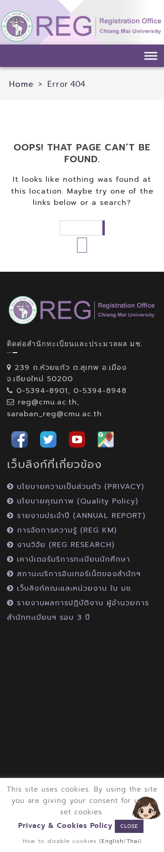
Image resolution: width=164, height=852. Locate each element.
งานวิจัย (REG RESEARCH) (64, 544)
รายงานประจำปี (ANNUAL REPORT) (79, 515)
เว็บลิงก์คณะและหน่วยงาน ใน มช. (73, 588)
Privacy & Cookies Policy (65, 826)
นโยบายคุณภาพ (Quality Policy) (76, 501)
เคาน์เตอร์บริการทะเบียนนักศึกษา (72, 559)
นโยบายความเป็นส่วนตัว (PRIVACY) (79, 486)
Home (21, 84)
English (112, 841)
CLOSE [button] (129, 826)
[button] (19, 438)
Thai (133, 841)
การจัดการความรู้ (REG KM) (65, 530)
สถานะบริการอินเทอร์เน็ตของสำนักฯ (77, 573)
